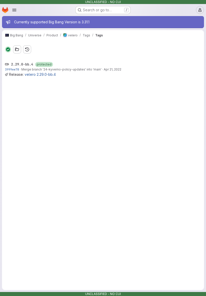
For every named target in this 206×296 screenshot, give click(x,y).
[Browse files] (17, 49)
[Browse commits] (27, 49)
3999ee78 (12, 69)
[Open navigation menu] (14, 10)
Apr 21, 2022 (112, 69)
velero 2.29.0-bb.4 (40, 74)
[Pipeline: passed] (8, 49)
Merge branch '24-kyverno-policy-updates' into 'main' (61, 69)
